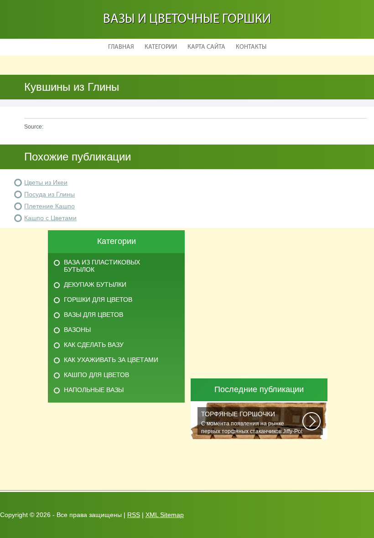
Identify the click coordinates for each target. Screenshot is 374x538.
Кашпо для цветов (96, 374)
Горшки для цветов (98, 299)
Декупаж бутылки (95, 284)
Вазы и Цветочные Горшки (187, 19)
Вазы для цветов (93, 314)
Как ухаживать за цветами (111, 359)
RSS (133, 514)
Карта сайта (206, 47)
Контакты (251, 47)
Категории (161, 47)
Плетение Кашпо (49, 206)
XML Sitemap (164, 514)
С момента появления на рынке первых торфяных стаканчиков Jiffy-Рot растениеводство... (251, 422)
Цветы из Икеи (46, 182)
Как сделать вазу (94, 344)
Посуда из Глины (49, 194)
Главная (121, 47)
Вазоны (77, 329)
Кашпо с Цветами (50, 218)
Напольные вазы (94, 389)
